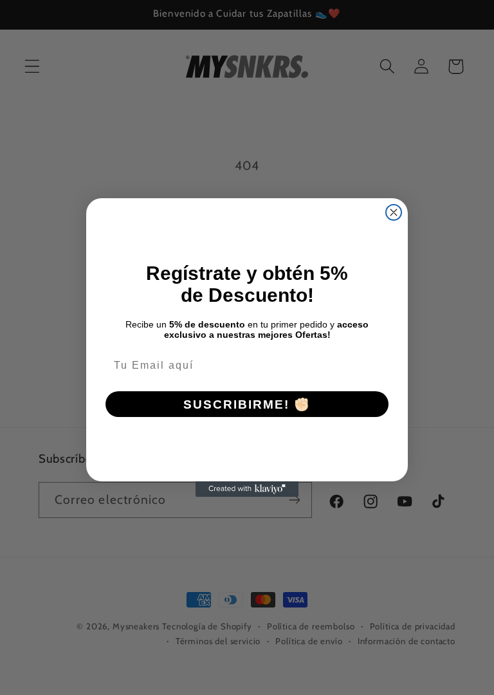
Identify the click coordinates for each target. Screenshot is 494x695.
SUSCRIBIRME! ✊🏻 (247, 404)
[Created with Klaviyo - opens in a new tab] (247, 489)
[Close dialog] (393, 212)
